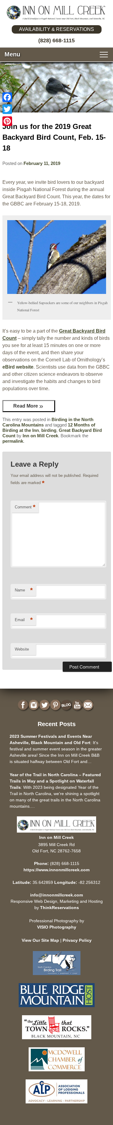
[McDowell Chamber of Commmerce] (57, 1072)
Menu (12, 54)
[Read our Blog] (67, 705)
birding (48, 430)
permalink (12, 441)
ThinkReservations (59, 907)
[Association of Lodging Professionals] (56, 1104)
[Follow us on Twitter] (45, 705)
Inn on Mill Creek (40, 435)
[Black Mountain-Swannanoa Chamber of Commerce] (56, 1040)
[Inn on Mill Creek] (56, 12)
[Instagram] (34, 705)
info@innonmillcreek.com (56, 895)
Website (22, 649)
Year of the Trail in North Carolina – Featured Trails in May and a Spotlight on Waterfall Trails (55, 781)
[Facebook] (7, 97)
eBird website (17, 367)
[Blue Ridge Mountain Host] (57, 1008)
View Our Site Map (40, 940)
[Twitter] (7, 109)
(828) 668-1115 (56, 40)
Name (24, 590)
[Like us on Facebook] (23, 705)
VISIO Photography (56, 927)
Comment (25, 507)
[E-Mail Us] (89, 705)
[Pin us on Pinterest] (56, 705)
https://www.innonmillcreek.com (56, 869)
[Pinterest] (7, 121)
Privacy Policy (77, 940)
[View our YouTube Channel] (78, 705)
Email (24, 620)
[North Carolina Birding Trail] (56, 976)
